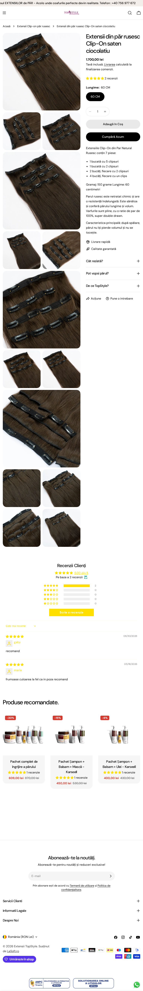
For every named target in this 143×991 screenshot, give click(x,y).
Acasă (6, 26)
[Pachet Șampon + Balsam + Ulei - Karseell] (119, 734)
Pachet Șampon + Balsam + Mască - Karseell (71, 766)
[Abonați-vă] (111, 876)
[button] (95, 78)
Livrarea (109, 64)
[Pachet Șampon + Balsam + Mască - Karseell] (71, 734)
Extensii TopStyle (25, 946)
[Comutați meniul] (4, 13)
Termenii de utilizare (82, 885)
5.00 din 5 (81, 573)
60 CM (95, 97)
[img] (15, 636)
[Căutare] (130, 13)
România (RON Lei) (21, 937)
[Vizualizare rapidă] (39, 721)
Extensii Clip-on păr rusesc (33, 26)
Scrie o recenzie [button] (71, 612)
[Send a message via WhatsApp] (136, 984)
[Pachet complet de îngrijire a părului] (24, 734)
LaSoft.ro (13, 951)
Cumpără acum (113, 137)
